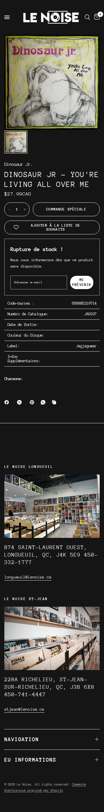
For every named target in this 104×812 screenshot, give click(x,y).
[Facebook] (7, 402)
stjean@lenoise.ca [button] (24, 709)
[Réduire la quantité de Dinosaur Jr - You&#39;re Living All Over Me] (9, 209)
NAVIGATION (21, 739)
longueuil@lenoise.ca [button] (27, 577)
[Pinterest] (33, 402)
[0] (96, 17)
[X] (20, 402)
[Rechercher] (87, 17)
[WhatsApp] (44, 402)
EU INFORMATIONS (30, 760)
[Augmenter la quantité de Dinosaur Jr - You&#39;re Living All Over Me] (25, 209)
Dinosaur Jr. (18, 164)
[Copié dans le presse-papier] (55, 402)
